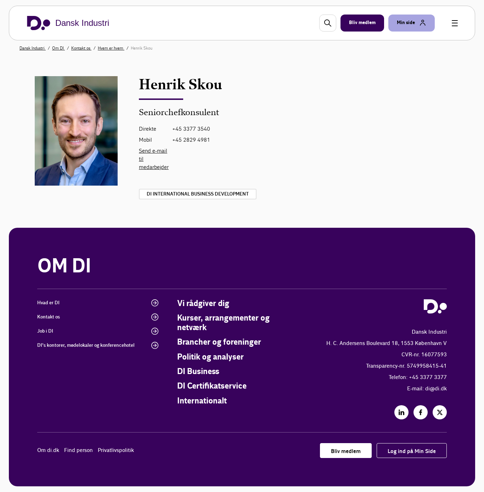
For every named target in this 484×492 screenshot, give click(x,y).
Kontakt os (81, 48)
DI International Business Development (198, 194)
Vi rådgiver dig (203, 304)
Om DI (58, 48)
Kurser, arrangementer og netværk (223, 323)
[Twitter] (440, 412)
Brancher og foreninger (219, 342)
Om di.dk (48, 450)
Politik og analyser (210, 357)
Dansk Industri (32, 48)
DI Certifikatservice (212, 386)
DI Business (198, 372)
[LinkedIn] (401, 412)
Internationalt (202, 401)
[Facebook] (420, 412)
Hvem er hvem (111, 48)
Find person (78, 450)
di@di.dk (436, 388)
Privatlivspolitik (116, 450)
